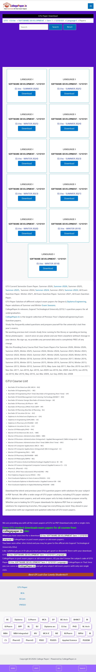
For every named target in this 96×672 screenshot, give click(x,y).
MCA (44, 619)
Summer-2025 (12, 290)
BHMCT (77, 619)
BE (7, 619)
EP (53, 619)
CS (5, 640)
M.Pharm (68, 633)
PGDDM (86, 640)
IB (90, 633)
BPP (20, 626)
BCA (22, 593)
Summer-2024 (42, 290)
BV (37, 626)
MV (35, 633)
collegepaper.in (13, 531)
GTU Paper (22, 587)
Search (55, 27)
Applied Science (69, 640)
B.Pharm (8, 626)
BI (87, 619)
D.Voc (64, 626)
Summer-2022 (71, 290)
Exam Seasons (48, 305)
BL (29, 626)
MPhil (80, 633)
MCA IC (46, 633)
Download (27, 93)
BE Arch (64, 619)
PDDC (41, 640)
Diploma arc (50, 626)
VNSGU (22, 605)
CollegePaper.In (13, 317)
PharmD (16, 640)
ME (56, 633)
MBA (5, 633)
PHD (75, 626)
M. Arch (86, 626)
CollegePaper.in (27, 566)
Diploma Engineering (76, 301)
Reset (69, 27)
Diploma (18, 619)
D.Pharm (32, 619)
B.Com (22, 599)
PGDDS (53, 640)
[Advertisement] (48, 48)
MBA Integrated (21, 633)
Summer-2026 (60, 286)
